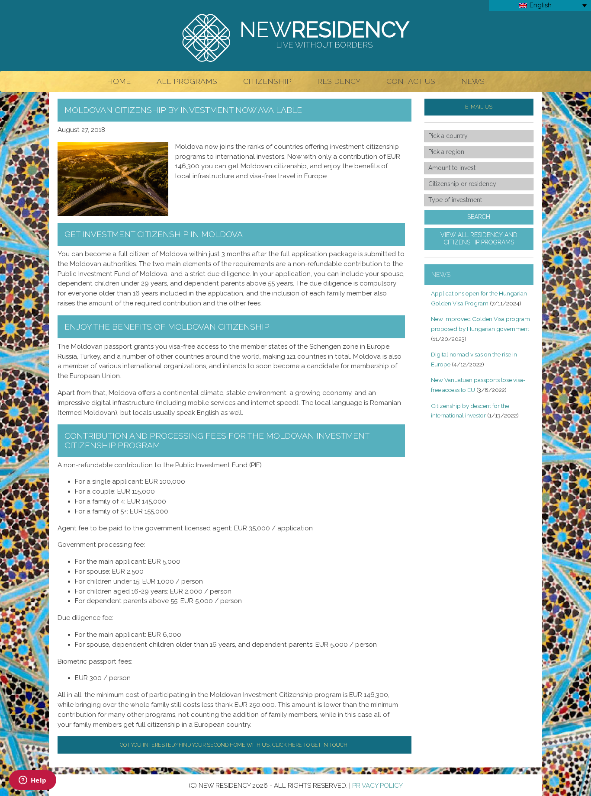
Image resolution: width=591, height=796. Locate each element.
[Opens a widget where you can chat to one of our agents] (32, 781)
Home (119, 81)
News (473, 81)
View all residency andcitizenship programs (478, 238)
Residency (338, 81)
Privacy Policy (377, 786)
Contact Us (410, 81)
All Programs (187, 81)
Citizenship (267, 81)
